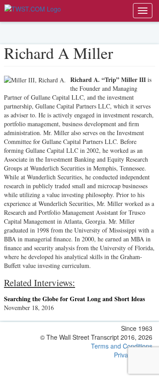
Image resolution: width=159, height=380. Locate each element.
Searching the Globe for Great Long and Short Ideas (74, 298)
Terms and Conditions (121, 345)
